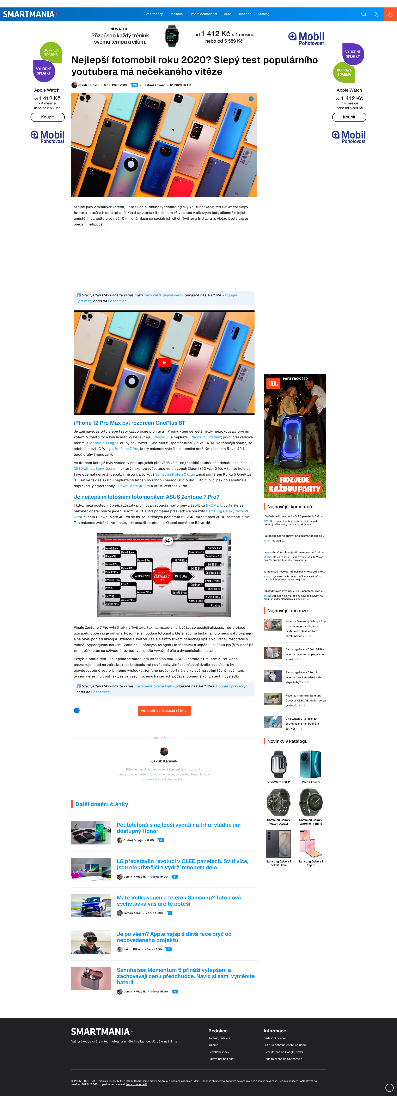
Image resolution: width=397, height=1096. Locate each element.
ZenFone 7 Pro (127, 448)
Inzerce (213, 1045)
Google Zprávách (230, 686)
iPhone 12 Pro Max (205, 437)
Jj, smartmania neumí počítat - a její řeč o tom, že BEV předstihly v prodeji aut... (292, 578)
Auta (227, 14)
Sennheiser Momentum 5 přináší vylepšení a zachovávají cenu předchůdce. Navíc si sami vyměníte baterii (186, 976)
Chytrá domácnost (203, 14)
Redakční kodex (218, 1052)
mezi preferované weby (163, 295)
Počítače (176, 14)
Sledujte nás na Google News (283, 1052)
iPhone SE (161, 437)
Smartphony (154, 14)
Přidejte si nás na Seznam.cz (283, 1059)
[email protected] (136, 1084)
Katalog (264, 14)
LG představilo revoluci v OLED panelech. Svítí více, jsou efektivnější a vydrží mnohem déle (182, 864)
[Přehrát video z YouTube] (164, 362)
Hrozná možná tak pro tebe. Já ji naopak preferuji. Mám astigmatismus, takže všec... (291, 523)
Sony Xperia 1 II (108, 468)
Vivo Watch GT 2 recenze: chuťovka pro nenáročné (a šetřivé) (302, 723)
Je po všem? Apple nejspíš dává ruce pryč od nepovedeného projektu (174, 937)
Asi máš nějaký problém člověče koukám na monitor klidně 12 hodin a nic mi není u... (293, 597)
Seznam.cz (117, 301)
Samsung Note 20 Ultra (175, 474)
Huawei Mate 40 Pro (133, 486)
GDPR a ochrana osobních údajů (285, 1045)
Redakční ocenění (275, 1038)
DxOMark (214, 505)
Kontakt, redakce (219, 1038)
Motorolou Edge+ (103, 443)
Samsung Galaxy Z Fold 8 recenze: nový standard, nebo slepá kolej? (304, 677)
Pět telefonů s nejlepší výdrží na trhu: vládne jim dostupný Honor (179, 828)
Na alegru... (274, 540)
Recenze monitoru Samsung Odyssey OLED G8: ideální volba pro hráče (306, 700)
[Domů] (30, 14)
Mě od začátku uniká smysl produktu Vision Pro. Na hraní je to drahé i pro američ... (293, 559)
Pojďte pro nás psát (221, 1059)
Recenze (244, 14)
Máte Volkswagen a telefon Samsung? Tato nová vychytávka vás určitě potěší (179, 900)
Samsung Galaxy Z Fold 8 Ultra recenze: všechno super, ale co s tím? (305, 654)
